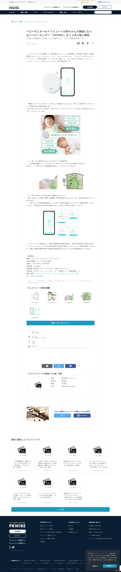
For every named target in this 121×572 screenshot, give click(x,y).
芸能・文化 (63, 12)
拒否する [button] (95, 566)
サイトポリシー (15, 569)
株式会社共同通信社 (45, 560)
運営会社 (69, 569)
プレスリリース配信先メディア (48, 535)
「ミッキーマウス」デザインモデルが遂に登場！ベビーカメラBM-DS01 (47, 495)
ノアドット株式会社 (58, 563)
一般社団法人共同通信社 (29, 560)
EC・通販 (43, 337)
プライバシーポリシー (102, 553)
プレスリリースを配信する (52, 7)
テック (36, 12)
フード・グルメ (77, 12)
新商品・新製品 (35, 332)
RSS (77, 569)
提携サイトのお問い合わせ (96, 532)
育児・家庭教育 (35, 337)
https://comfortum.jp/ (36, 276)
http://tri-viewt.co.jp (68, 386)
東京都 (33, 342)
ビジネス (12, 12)
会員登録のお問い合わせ (95, 525)
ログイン (104, 7)
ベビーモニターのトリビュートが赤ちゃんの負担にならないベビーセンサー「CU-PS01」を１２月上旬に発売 (98, 465)
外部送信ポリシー (42, 569)
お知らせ (70, 525)
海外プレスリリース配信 (46, 529)
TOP (15, 21)
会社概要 (70, 529)
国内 (86, 2)
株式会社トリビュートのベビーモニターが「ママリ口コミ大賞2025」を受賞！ (72, 463)
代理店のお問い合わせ (94, 529)
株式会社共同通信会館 (59, 560)
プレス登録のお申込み (94, 535)
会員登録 (89, 7)
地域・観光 (24, 12)
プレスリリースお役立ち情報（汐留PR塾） (51, 532)
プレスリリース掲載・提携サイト (48, 538)
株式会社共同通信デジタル (75, 560)
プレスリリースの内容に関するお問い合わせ (100, 538)
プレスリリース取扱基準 (57, 569)
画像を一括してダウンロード (60, 323)
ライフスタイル (49, 12)
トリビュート (28, 21)
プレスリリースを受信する (71, 7)
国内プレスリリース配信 (46, 525)
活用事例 (42, 541)
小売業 (20, 21)
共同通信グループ (73, 532)
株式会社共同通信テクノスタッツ (75, 563)
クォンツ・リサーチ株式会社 (41, 563)
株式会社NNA (26, 563)
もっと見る (60, 509)
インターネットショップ (43, 273)
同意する (109, 566)
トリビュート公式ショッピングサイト (64, 273)
